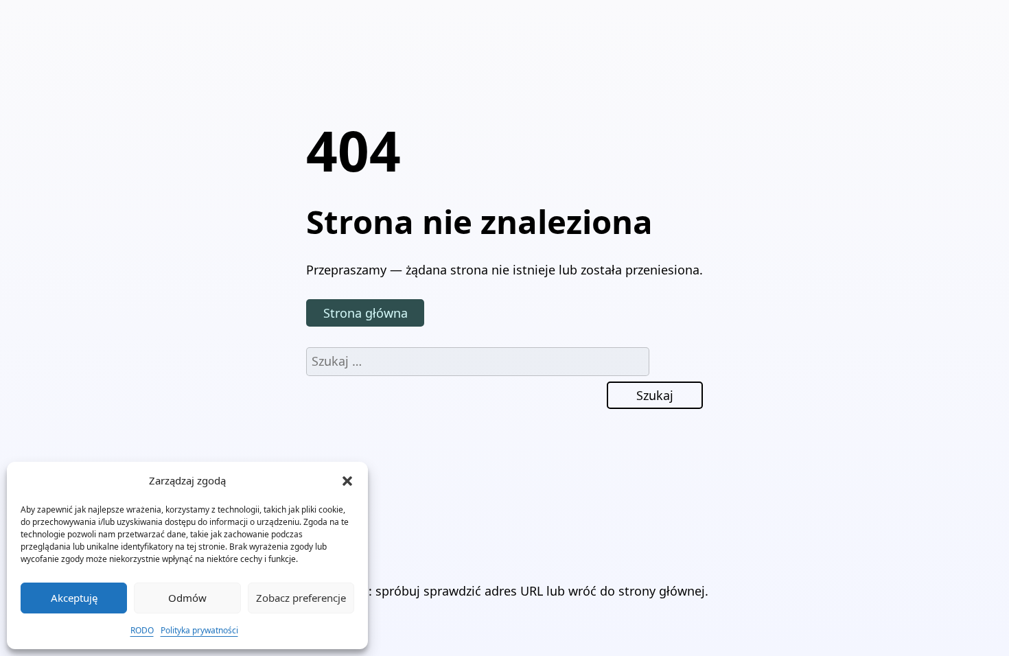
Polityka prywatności (199, 630)
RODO (142, 630)
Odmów (187, 598)
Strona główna (365, 313)
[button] (347, 481)
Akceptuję (74, 598)
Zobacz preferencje (301, 598)
